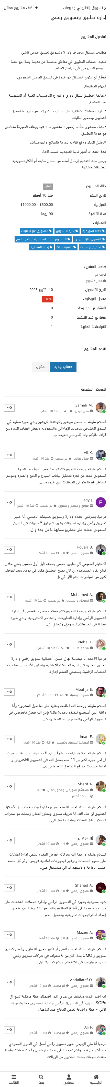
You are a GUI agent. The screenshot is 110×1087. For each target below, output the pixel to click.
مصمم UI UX (80, 648)
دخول (40, 366)
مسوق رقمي (80, 553)
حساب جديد (63, 366)
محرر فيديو (81, 411)
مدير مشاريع (94, 281)
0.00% (47, 299)
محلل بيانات (81, 458)
